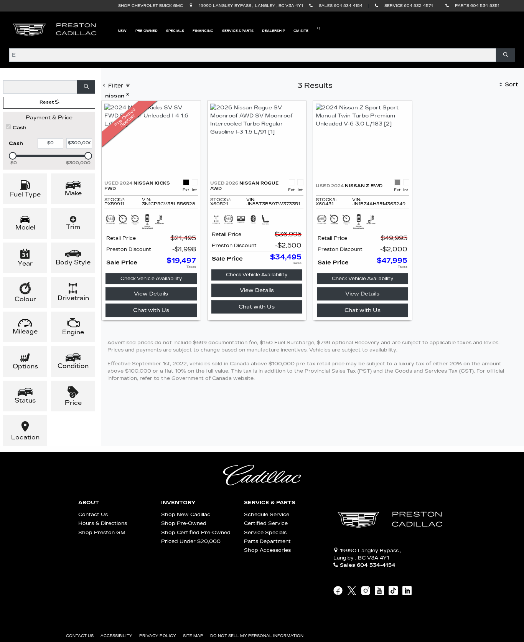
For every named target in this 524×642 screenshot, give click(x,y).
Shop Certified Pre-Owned (196, 532)
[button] (122, 30)
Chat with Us (151, 310)
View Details (151, 293)
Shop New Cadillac (185, 514)
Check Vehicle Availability (151, 278)
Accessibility (117, 636)
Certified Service (266, 523)
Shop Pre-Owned (183, 523)
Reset (47, 102)
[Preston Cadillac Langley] (55, 29)
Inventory (178, 502)
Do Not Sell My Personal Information (257, 636)
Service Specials (265, 532)
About (88, 502)
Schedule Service (266, 514)
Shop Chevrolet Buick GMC (150, 5)
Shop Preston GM (101, 532)
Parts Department (267, 541)
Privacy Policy (158, 636)
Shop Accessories (267, 550)
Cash (19, 127)
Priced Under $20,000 (191, 541)
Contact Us (93, 514)
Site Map (193, 636)
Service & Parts (269, 502)
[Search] (505, 55)
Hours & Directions (102, 523)
